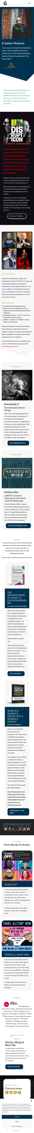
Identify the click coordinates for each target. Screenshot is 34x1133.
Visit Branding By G (18, 443)
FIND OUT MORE (16, 216)
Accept (17, 1117)
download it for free (17, 812)
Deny (17, 1121)
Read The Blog (14, 1067)
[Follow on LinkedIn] (15, 1092)
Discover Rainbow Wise (17, 525)
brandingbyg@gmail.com (10, 346)
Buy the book (15, 673)
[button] (31, 1101)
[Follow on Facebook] (7, 1092)
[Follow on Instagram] (11, 1092)
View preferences (17, 1126)
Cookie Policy (16, 1130)
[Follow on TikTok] (19, 1092)
